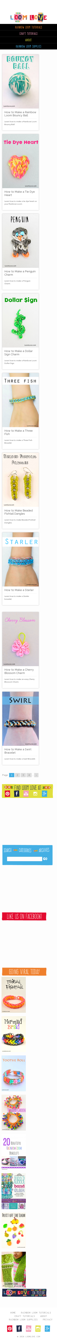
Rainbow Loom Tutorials (36, 1312)
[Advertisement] (24, 4)
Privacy (47, 1319)
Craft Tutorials (29, 33)
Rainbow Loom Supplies (23, 1319)
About (28, 40)
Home (13, 1312)
